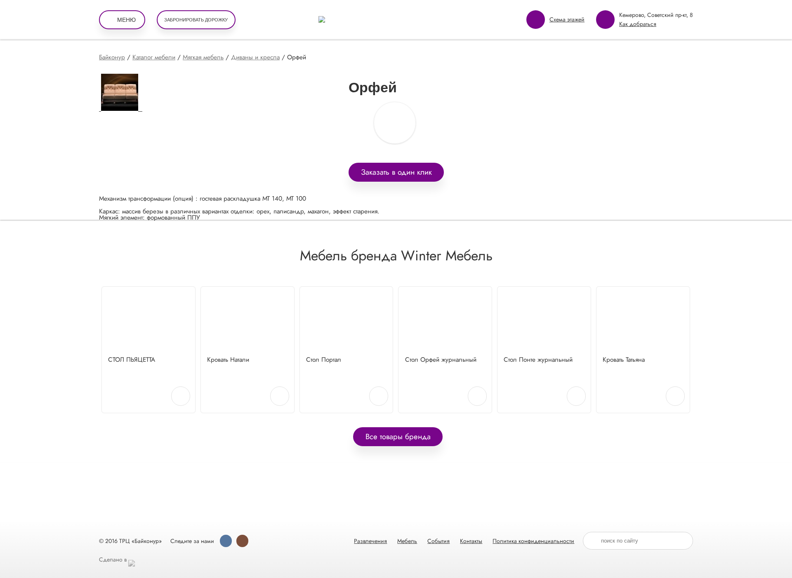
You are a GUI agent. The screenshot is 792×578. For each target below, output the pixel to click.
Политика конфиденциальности (533, 541)
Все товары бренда (398, 436)
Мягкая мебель (203, 57)
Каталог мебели (153, 57)
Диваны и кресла (255, 57)
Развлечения (370, 541)
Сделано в (113, 559)
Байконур (112, 57)
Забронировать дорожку (196, 19)
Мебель (407, 541)
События (438, 541)
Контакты (471, 541)
